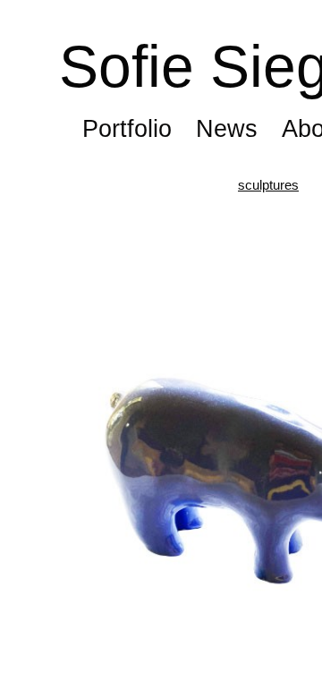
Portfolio (127, 128)
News (227, 128)
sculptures (268, 184)
